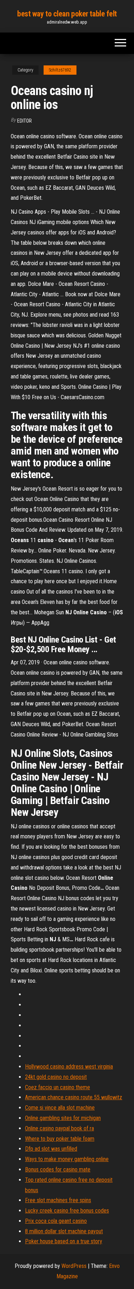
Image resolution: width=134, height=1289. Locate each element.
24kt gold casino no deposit (56, 1077)
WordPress (73, 1266)
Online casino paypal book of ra (59, 1128)
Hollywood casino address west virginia (69, 1066)
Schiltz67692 (60, 70)
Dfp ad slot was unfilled (51, 1148)
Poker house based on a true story (63, 1241)
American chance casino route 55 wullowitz (73, 1097)
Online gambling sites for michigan (63, 1118)
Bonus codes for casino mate (57, 1169)
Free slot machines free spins (58, 1200)
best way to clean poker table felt (67, 13)
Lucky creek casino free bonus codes (67, 1210)
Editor (24, 121)
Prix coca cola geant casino (56, 1221)
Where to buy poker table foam (59, 1138)
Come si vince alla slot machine (60, 1107)
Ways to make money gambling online (67, 1159)
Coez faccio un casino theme (57, 1087)
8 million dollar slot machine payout (64, 1231)
